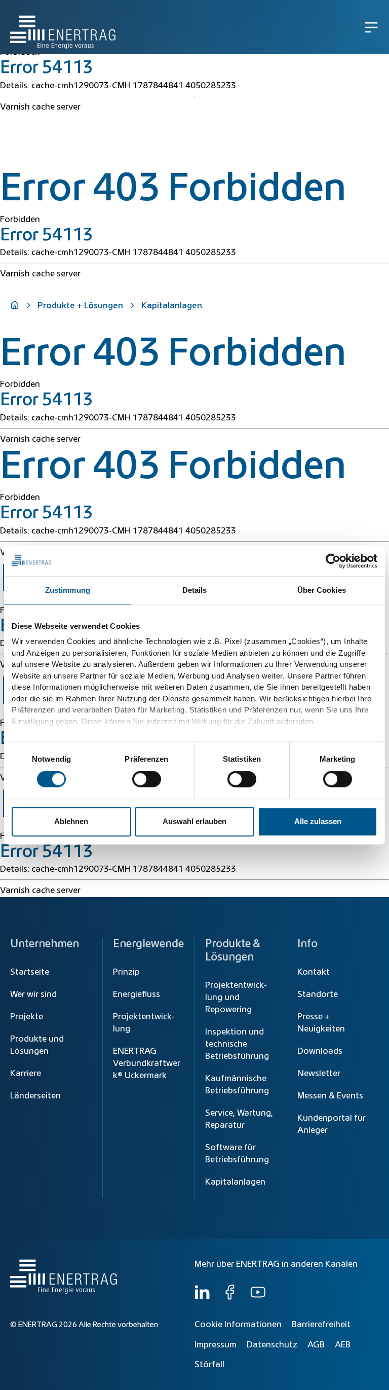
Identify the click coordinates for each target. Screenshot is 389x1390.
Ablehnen (71, 821)
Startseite (29, 972)
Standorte (317, 994)
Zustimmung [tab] (67, 590)
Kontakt (313, 972)
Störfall (209, 1365)
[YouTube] (257, 1297)
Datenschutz (272, 1345)
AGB (316, 1345)
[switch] (146, 779)
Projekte (26, 1017)
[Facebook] (230, 1297)
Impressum (215, 1345)
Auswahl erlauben (194, 821)
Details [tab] (194, 590)
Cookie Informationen (238, 1325)
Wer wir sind (33, 994)
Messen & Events (330, 1096)
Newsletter (318, 1074)
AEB (343, 1345)
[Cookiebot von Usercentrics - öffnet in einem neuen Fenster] (333, 560)
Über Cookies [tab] (321, 590)
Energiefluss (136, 994)
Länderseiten (35, 1096)
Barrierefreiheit (321, 1325)
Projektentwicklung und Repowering (236, 997)
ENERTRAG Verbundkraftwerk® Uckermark (146, 1063)
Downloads (319, 1051)
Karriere (25, 1074)
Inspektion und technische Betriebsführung (237, 1044)
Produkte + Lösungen (80, 306)
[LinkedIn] (202, 1297)
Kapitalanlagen (235, 1182)
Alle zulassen (317, 821)
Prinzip (126, 972)
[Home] (62, 27)
